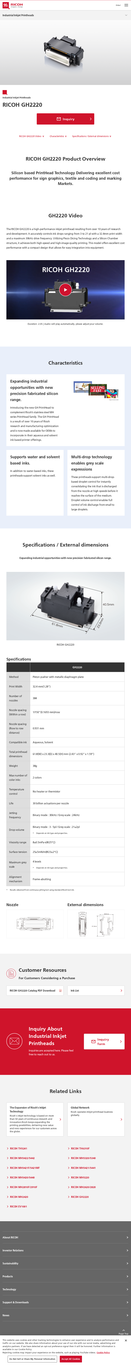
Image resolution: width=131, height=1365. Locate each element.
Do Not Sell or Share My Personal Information (32, 1359)
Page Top (123, 1333)
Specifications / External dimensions (90, 136)
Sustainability (10, 1263)
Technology (9, 1289)
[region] (65, 1350)
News (6, 1315)
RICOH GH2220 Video (30, 136)
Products (8, 1276)
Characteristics (57, 136)
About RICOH (10, 1237)
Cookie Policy (103, 1352)
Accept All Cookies (71, 1359)
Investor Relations (13, 1250)
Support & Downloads (16, 1302)
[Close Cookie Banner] (125, 1340)
